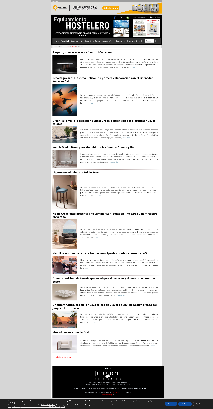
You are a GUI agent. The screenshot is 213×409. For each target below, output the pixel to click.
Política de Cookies (99, 388)
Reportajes (85, 41)
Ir (156, 41)
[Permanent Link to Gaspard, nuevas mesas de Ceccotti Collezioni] (64, 64)
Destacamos (120, 41)
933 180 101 (117, 392)
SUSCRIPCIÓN (141, 388)
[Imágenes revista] (106, 8)
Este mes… (131, 41)
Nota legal (88, 388)
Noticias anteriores (61, 357)
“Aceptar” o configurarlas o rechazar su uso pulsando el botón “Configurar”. (36, 407)
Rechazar (184, 404)
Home (57, 41)
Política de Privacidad (113, 388)
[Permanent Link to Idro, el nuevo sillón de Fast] (64, 343)
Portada (68, 46)
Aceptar (171, 404)
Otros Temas (95, 41)
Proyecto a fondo (108, 41)
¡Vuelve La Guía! (79, 388)
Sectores (74, 41)
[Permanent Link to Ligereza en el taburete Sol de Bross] (64, 192)
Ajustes (198, 404)
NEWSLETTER (132, 388)
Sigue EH (139, 41)
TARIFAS (123, 388)
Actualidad (65, 41)
